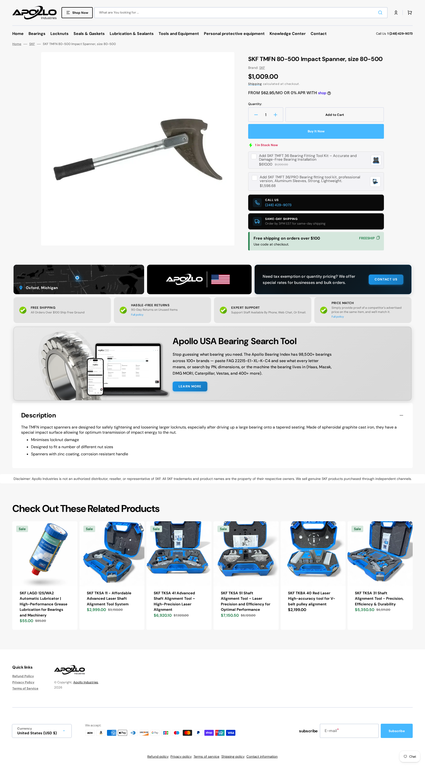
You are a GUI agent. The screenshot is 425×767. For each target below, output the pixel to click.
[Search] (381, 12)
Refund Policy (23, 676)
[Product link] (44, 575)
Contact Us (386, 279)
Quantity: (255, 104)
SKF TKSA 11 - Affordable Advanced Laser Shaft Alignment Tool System (109, 599)
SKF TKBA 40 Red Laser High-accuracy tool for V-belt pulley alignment (311, 599)
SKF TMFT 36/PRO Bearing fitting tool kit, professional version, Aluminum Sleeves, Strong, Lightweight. (310, 179)
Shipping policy (232, 756)
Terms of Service (25, 688)
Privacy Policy (23, 682)
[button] (396, 12)
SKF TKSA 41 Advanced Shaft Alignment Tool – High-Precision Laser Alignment (174, 601)
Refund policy (157, 756)
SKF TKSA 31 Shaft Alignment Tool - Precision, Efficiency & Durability (379, 599)
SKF (32, 44)
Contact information (262, 756)
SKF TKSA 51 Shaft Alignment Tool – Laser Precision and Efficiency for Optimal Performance (245, 601)
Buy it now (316, 131)
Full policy (137, 314)
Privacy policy (181, 756)
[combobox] (241, 12)
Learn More (190, 386)
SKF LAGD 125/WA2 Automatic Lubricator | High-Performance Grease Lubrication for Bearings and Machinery (43, 604)
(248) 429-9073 (278, 205)
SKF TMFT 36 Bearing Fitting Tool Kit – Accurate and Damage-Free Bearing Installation (308, 157)
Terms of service (206, 756)
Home (16, 44)
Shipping (255, 84)
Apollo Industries (85, 682)
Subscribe (397, 731)
